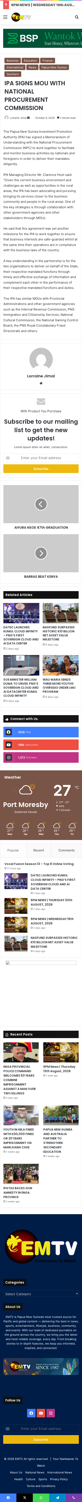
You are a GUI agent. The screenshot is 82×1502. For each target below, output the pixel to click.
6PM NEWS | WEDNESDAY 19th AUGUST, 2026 (52, 921)
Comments (66, 850)
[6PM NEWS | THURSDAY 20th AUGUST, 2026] (16, 906)
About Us (16, 1472)
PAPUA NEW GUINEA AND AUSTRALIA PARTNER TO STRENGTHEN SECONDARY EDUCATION (57, 1140)
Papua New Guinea (54, 67)
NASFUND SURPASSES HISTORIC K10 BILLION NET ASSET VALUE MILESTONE (59, 633)
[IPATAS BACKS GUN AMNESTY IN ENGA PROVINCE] (21, 1174)
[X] (24, 1498)
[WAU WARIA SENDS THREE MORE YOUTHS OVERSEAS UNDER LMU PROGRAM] (61, 665)
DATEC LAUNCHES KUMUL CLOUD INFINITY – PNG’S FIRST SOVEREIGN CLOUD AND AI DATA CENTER (21, 635)
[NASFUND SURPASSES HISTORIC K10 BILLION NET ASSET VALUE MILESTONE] (61, 613)
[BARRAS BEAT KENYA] (41, 553)
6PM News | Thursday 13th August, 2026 (59, 1069)
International (15, 67)
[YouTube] (41, 1413)
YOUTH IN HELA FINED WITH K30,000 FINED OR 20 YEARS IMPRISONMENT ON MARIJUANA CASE (18, 1138)
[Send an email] (28, 117)
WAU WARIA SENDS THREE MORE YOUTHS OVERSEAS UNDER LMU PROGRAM (59, 685)
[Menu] (5, 18)
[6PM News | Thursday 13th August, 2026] (61, 1052)
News (32, 67)
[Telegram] (57, 1498)
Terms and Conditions (41, 1486)
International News (59, 1472)
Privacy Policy (59, 1479)
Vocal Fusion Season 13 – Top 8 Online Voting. (39, 864)
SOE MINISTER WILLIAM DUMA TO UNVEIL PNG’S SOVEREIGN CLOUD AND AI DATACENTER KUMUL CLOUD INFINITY (21, 687)
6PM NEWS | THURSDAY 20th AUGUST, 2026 (51, 902)
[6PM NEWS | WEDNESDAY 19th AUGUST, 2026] (16, 925)
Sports (42, 1479)
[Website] (41, 383)
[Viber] (74, 1498)
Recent (38, 850)
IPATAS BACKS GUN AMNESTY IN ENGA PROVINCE (17, 1192)
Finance (47, 60)
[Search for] (77, 18)
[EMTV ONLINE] (27, 17)
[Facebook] (31, 1413)
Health (18, 1479)
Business (13, 60)
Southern (13, 74)
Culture (31, 1479)
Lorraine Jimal (18, 117)
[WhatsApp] (41, 1498)
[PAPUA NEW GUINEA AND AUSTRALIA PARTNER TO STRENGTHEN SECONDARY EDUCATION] (61, 1115)
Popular (13, 850)
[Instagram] (50, 1413)
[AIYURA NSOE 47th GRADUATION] (41, 504)
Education (30, 60)
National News (34, 1472)
